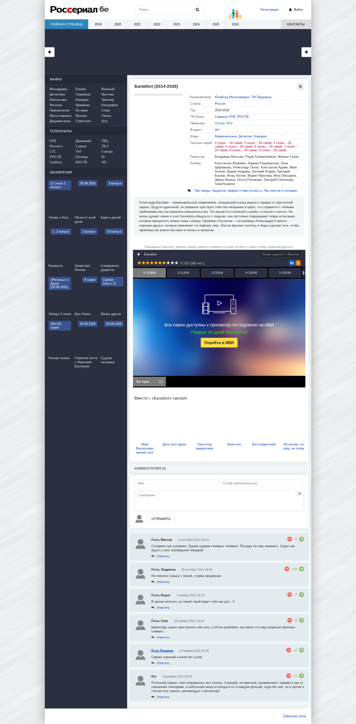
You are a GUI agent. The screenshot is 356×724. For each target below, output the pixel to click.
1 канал (81, 146)
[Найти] (197, 10)
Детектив (245, 136)
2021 (137, 24)
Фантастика (58, 100)
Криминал (83, 105)
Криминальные (226, 136)
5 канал (107, 151)
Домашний (83, 141)
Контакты (296, 24)
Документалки (60, 121)
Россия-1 (56, 146)
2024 (196, 24)
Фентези (56, 105)
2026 (235, 24)
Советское (83, 121)
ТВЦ (104, 141)
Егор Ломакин (162, 651)
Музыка (81, 116)
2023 (176, 24)
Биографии (109, 105)
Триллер (107, 100)
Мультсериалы (60, 116)
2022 (157, 24)
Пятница (82, 157)
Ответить (163, 556)
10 (176, 263)
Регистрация (269, 9)
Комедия (260, 136)
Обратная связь (294, 716)
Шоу (104, 121)
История (82, 110)
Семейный (83, 94)
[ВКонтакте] (291, 263)
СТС (53, 151)
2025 (215, 24)
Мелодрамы (58, 89)
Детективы (57, 94)
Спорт (105, 110)
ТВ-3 (104, 146)
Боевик (81, 89)
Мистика (107, 94)
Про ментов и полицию (280, 190)
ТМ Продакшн (261, 97)
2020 (117, 24)
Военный (107, 89)
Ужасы (106, 116)
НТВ (53, 141)
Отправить (161, 519)
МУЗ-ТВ (81, 162)
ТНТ (79, 151)
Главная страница (66, 24)
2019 (98, 24)
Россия (220, 103)
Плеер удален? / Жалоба (280, 254)
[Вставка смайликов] (300, 493)
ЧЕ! (104, 162)
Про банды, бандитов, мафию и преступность (228, 190)
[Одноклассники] (298, 263)
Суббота (56, 162)
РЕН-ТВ (243, 116)
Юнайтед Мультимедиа (232, 97)
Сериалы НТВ (225, 116)
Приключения (60, 110)
